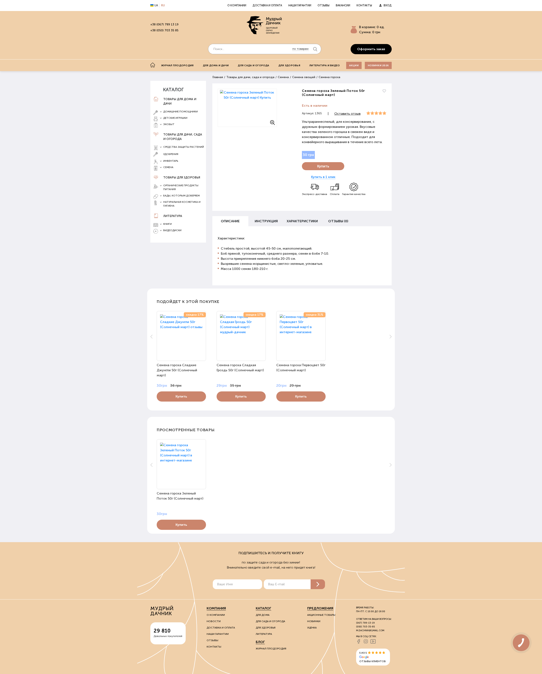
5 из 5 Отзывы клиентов (372, 657)
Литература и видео (324, 65)
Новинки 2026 (378, 65)
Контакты (364, 5)
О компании (236, 5)
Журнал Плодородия (271, 648)
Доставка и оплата (267, 5)
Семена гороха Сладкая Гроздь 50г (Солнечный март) (240, 367)
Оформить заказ (371, 49)
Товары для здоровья (181, 177)
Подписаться (318, 584)
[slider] (376, 113)
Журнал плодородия (177, 65)
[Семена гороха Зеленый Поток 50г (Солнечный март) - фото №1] (247, 108)
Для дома (263, 614)
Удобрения (170, 154)
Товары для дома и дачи (179, 101)
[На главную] (152, 65)
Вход (388, 5)
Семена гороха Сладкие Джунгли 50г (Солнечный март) (177, 370)
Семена (283, 77)
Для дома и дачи (216, 65)
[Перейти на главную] (265, 25)
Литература (172, 216)
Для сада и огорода (253, 65)
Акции (354, 65)
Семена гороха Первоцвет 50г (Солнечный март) (300, 367)
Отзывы (323, 5)
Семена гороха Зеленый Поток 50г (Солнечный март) (180, 495)
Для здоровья (289, 65)
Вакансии (343, 5)
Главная (217, 77)
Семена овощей (303, 77)
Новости (214, 621)
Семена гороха (329, 77)
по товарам (300, 49)
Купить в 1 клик (323, 177)
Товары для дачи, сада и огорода (182, 137)
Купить (323, 166)
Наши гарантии (299, 5)
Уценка (312, 627)
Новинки (313, 621)
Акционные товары (321, 614)
